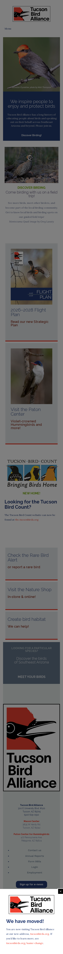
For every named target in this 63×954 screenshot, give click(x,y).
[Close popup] (60, 891)
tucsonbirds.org (39, 933)
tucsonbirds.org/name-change (24, 943)
